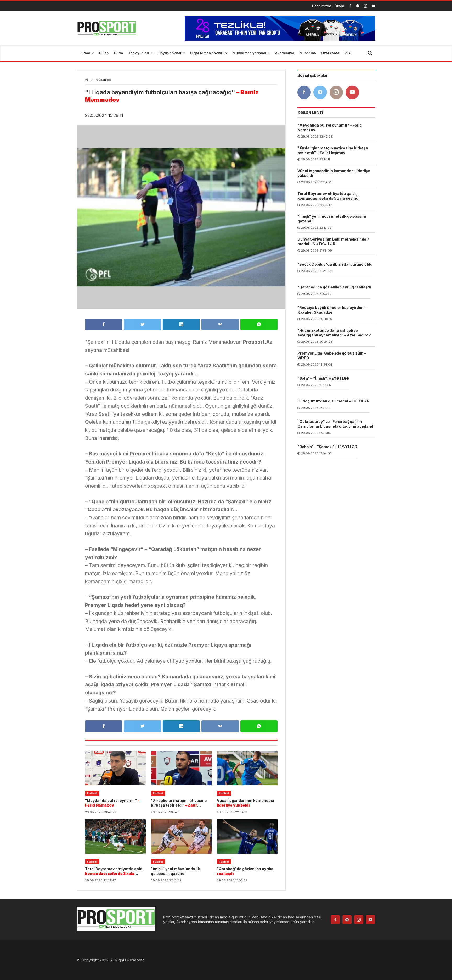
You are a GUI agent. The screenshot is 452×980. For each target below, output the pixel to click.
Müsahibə (103, 80)
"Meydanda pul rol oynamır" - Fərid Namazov (329, 127)
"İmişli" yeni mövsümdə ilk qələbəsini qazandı (175, 871)
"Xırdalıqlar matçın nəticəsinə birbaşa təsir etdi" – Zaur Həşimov (332, 150)
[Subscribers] (373, 6)
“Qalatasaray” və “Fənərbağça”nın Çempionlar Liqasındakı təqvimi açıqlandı (335, 424)
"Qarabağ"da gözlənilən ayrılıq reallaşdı (334, 287)
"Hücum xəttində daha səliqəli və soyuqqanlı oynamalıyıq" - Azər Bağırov (334, 332)
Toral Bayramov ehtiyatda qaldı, (115, 871)
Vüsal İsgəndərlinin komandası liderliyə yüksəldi (333, 173)
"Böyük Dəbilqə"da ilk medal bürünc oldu (334, 264)
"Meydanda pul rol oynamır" (112, 802)
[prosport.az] (106, 28)
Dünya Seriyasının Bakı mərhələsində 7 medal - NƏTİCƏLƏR (333, 241)
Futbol (92, 793)
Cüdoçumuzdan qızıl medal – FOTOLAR (333, 401)
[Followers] (357, 6)
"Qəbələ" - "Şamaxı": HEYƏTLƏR (327, 447)
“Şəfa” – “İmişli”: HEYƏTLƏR (323, 378)
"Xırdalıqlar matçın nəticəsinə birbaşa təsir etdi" (179, 803)
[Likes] (350, 6)
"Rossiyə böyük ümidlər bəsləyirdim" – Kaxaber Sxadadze (332, 310)
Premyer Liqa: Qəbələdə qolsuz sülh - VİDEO (331, 355)
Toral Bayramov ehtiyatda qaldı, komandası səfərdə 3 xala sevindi (328, 196)
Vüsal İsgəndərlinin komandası (245, 802)
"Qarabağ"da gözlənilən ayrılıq (245, 871)
